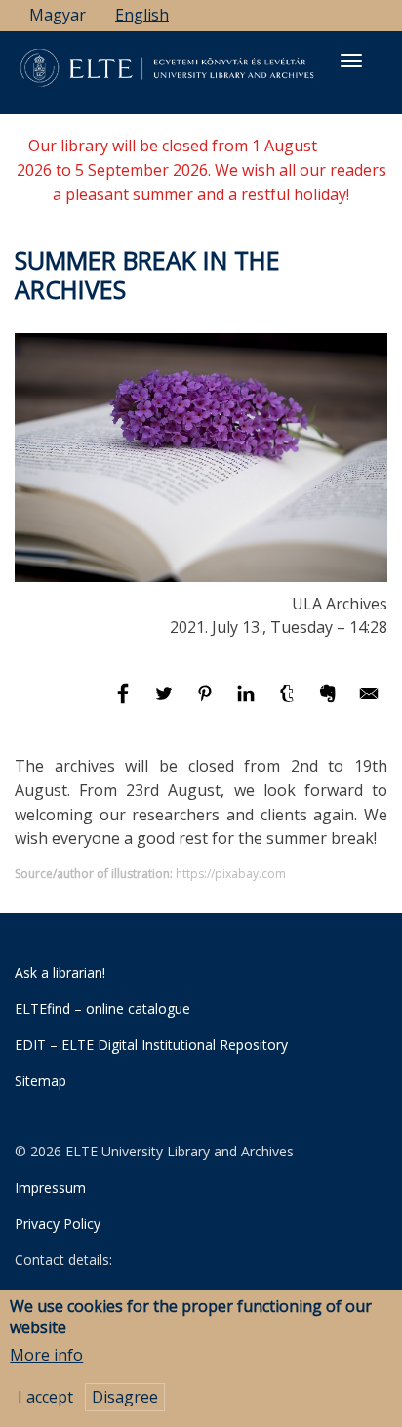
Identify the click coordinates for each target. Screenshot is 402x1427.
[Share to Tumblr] (288, 702)
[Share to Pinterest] (206, 702)
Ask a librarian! (60, 972)
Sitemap (40, 1080)
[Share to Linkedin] (247, 702)
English (142, 14)
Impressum (50, 1187)
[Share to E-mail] (368, 702)
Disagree (125, 1396)
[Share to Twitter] (165, 702)
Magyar (57, 14)
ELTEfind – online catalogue (102, 1008)
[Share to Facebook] (124, 702)
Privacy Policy (57, 1223)
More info (46, 1354)
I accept (45, 1396)
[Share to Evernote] (329, 702)
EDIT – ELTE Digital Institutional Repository (151, 1044)
